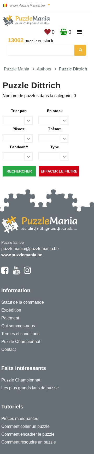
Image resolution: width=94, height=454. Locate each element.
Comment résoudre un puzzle (28, 442)
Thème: (54, 129)
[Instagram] (27, 272)
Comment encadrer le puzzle (28, 434)
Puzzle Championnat (20, 341)
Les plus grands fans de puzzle (30, 388)
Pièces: (19, 129)
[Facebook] (4, 272)
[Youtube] (16, 272)
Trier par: (19, 111)
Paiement (10, 318)
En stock (55, 111)
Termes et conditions (20, 333)
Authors (44, 69)
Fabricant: (19, 147)
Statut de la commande (22, 302)
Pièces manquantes (19, 418)
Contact (8, 349)
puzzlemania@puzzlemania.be (30, 248)
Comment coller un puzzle (25, 426)
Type (54, 147)
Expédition (11, 310)
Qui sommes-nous (18, 326)
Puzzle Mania (16, 69)
